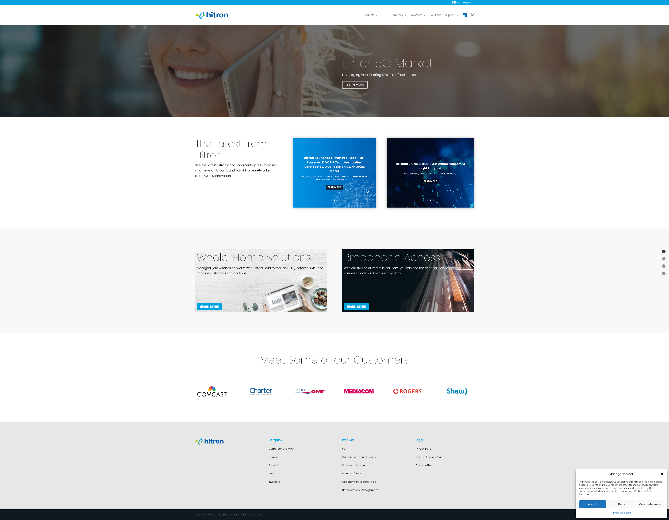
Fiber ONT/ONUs (351, 473)
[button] (662, 474)
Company (396, 15)
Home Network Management (360, 490)
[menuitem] (456, 3)
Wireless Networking (354, 465)
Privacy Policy (424, 448)
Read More (334, 187)
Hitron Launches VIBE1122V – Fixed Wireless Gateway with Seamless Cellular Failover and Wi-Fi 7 (334, 166)
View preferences (650, 504)
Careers (274, 457)
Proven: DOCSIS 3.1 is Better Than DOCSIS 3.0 (430, 167)
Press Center (276, 465)
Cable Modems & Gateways (359, 457)
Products (368, 15)
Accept (592, 504)
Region (466, 3)
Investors (416, 15)
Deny (621, 504)
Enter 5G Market (387, 61)
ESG (384, 15)
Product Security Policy (430, 457)
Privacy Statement (621, 512)
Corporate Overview (281, 448)
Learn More (354, 83)
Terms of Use (424, 465)
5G (344, 448)
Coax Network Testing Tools (359, 482)
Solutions (435, 15)
